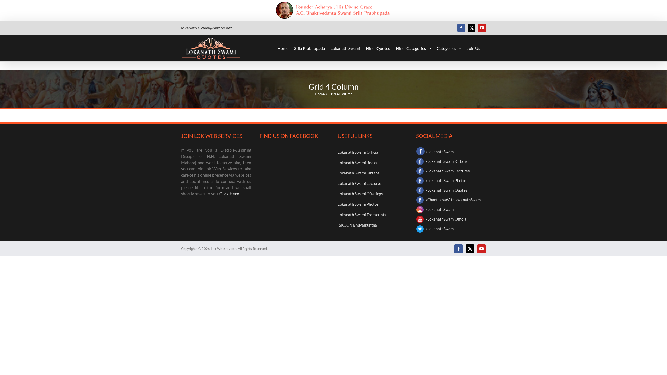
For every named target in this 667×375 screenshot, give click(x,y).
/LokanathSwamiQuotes (446, 190)
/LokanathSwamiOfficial (446, 219)
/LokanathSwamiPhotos (446, 180)
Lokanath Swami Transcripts (362, 214)
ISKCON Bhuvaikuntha (357, 225)
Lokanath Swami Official (358, 152)
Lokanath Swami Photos (358, 204)
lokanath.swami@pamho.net (206, 27)
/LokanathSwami (440, 151)
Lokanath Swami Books (357, 162)
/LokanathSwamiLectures (448, 170)
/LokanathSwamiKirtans (446, 161)
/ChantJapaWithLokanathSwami (454, 199)
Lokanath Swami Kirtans (358, 173)
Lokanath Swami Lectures (360, 183)
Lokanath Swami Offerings (360, 193)
